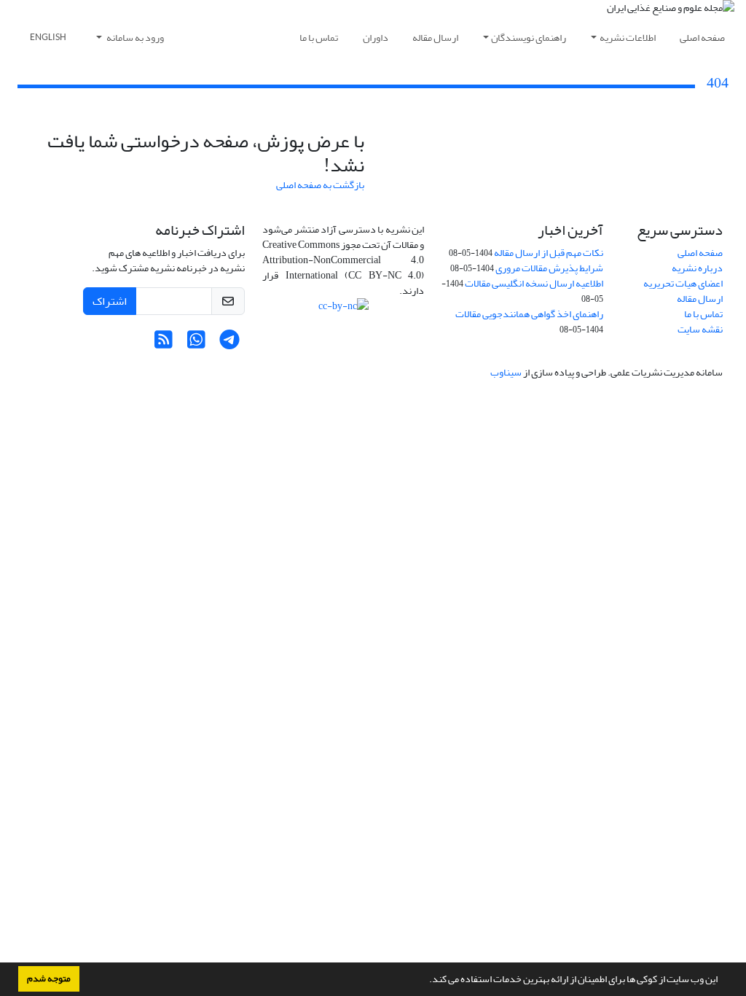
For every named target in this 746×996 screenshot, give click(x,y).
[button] (425, 981)
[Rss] (163, 344)
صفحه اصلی (702, 37)
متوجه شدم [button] (49, 978)
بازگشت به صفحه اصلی (320, 185)
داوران (375, 37)
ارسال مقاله (435, 37)
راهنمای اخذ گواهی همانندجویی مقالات (529, 314)
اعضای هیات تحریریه (683, 283)
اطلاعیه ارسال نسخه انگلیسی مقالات (534, 283)
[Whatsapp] (196, 344)
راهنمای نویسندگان (528, 37)
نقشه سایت (700, 329)
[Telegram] (229, 344)
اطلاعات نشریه (628, 37)
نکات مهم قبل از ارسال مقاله (548, 252)
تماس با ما (318, 37)
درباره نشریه (697, 268)
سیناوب (506, 372)
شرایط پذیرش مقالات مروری (549, 268)
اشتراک (110, 301)
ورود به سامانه (134, 37)
